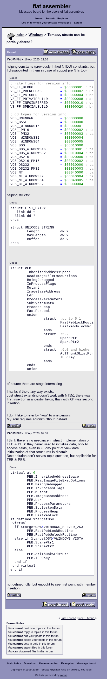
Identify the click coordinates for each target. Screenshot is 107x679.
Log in (78, 22)
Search (50, 18)
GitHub (75, 669)
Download (30, 663)
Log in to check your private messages (46, 22)
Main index (14, 663)
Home (39, 18)
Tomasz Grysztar (50, 669)
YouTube (86, 669)
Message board (86, 663)
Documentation (48, 663)
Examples (67, 663)
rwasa (63, 675)
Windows (36, 35)
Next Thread (86, 618)
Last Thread (68, 618)
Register (62, 18)
